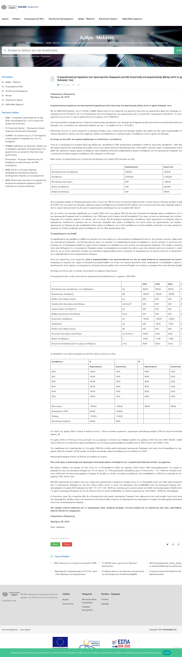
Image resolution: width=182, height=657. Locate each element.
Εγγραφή (105, 604)
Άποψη (9, 95)
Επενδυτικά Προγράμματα (61, 19)
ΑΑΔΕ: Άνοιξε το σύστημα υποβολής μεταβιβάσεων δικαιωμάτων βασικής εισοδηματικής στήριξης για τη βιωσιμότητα (24, 173)
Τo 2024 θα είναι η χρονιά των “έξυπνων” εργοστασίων (119, 564)
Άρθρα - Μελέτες (53, 43)
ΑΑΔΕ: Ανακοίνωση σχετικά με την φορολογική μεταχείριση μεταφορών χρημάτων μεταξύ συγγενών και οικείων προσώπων (25, 183)
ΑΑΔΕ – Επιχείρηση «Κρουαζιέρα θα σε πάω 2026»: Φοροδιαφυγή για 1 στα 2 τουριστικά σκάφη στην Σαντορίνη (24, 121)
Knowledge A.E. (170, 629)
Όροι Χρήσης (25, 629)
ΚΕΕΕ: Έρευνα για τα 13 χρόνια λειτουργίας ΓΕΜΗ (75, 563)
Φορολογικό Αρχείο (108, 19)
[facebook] (173, 544)
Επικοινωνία (68, 604)
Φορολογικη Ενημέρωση (30, 56)
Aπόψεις (16, 19)
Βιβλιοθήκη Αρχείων (132, 19)
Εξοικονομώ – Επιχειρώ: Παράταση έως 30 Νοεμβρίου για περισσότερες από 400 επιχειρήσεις (23, 162)
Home (28, 43)
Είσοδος (105, 599)
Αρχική (5, 19)
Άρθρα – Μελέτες (86, 19)
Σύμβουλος (38, 43)
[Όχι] (179, 653)
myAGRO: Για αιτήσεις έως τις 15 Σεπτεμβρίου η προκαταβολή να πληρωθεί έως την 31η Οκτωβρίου (25, 138)
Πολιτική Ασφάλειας (10, 629)
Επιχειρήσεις (46, 56)
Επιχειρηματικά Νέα (34, 19)
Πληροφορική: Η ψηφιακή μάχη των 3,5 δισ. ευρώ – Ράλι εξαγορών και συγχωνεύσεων (75, 572)
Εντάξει (167, 653)
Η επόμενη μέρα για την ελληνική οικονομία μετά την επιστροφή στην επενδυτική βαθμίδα (123, 572)
